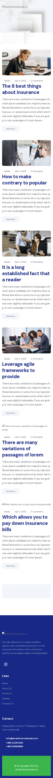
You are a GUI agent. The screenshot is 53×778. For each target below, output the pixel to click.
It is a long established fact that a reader (26, 273)
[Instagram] (5, 664)
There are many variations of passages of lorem (22, 448)
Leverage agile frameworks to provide (18, 370)
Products (6, 693)
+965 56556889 (14, 746)
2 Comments (37, 80)
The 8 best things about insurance (21, 89)
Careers (6, 698)
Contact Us (8, 703)
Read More (10, 129)
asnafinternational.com (26, 769)
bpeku (7, 80)
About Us (6, 688)
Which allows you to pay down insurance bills (25, 523)
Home (5, 683)
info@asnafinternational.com (22, 738)
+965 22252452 (14, 742)
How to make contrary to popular (24, 179)
